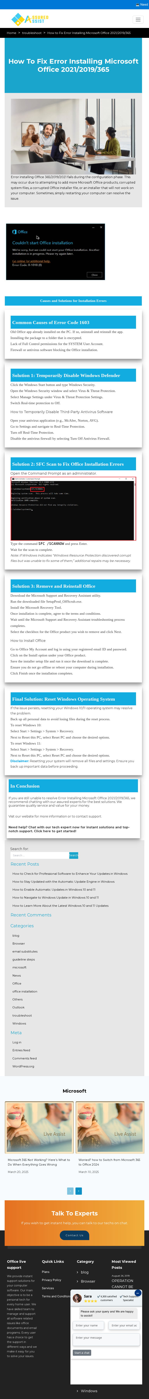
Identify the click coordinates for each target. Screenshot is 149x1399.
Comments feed (24, 1058)
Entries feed (21, 1050)
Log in (16, 1042)
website (28, 816)
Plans (45, 1272)
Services (48, 1288)
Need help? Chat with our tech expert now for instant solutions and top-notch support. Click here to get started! (69, 829)
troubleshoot (32, 33)
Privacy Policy (51, 1280)
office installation (24, 991)
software (46, 350)
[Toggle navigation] (138, 19)
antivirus (32, 420)
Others (17, 999)
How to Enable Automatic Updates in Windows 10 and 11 (53, 889)
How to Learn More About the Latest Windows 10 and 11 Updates (60, 906)
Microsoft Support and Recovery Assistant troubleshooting (72, 619)
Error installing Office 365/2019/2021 (39, 177)
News (16, 975)
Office (16, 983)
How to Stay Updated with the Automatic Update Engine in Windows (63, 881)
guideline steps (23, 959)
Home (11, 33)
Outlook (18, 1007)
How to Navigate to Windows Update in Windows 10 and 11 (55, 897)
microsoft (19, 967)
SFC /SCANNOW (51, 544)
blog (15, 935)
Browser (18, 943)
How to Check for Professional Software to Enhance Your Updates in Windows (69, 873)
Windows (19, 1023)
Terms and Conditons (56, 1296)
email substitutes (24, 951)
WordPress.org (23, 1066)
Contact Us (74, 1235)
